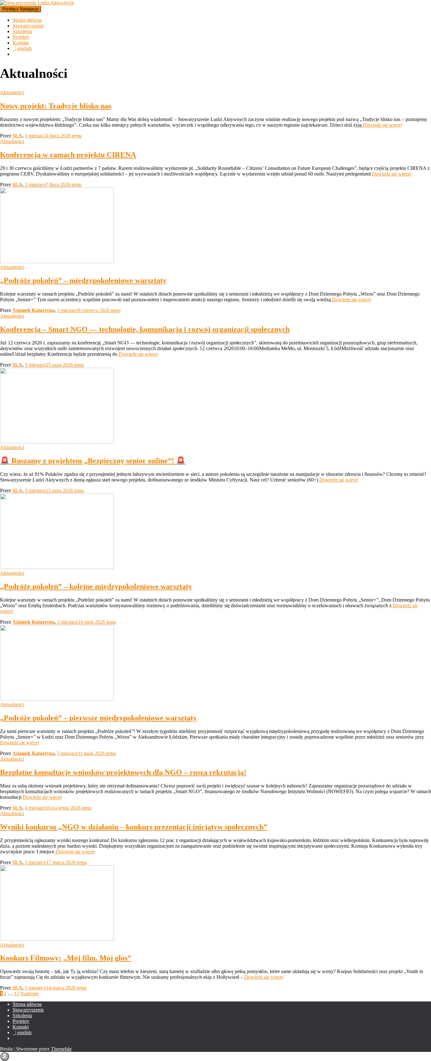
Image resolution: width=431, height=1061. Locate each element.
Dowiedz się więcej (382, 125)
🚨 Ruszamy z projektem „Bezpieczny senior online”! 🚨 (93, 461)
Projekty (21, 37)
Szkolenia (22, 31)
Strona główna (27, 20)
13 (16, 993)
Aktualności (12, 92)
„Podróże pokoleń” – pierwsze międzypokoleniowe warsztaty (98, 718)
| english (22, 48)
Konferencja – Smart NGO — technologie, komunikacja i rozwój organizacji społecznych (145, 329)
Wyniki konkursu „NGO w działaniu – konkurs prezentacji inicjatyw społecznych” (133, 827)
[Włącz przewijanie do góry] (4, 1056)
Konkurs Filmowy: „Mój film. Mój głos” (65, 958)
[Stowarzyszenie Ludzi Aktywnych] (37, 2)
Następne (29, 993)
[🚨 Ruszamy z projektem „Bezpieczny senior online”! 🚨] (57, 441)
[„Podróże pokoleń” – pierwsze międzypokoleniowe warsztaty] (57, 698)
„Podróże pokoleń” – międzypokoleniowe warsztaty (83, 280)
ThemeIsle (61, 1049)
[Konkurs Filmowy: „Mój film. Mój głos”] (57, 939)
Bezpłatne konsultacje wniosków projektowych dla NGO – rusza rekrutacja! (123, 772)
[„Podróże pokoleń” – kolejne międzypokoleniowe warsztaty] (57, 567)
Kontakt (21, 42)
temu (53, 135)
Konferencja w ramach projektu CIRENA (68, 155)
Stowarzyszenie (28, 25)
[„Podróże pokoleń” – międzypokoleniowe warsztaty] (57, 261)
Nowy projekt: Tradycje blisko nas (55, 106)
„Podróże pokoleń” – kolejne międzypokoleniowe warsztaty (96, 586)
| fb (18, 1040)
